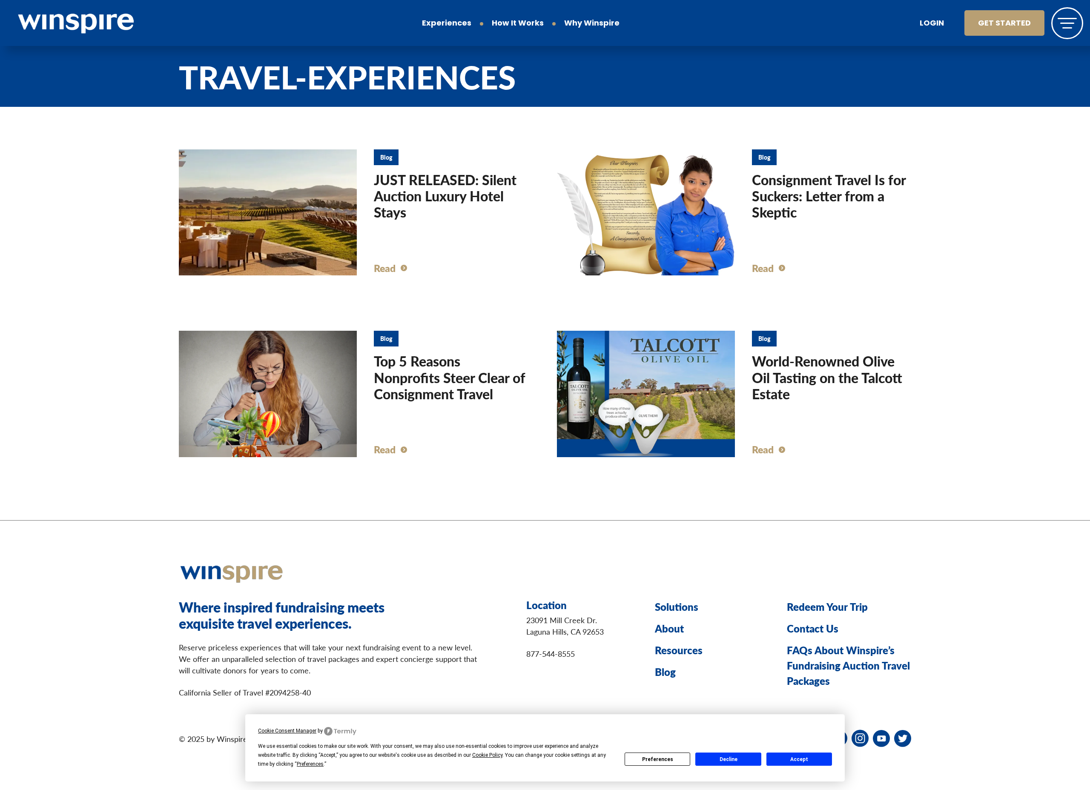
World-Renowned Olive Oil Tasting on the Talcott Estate (827, 377)
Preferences (657, 759)
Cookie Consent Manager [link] (287, 731)
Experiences (446, 24)
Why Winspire (592, 24)
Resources (679, 650)
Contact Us (812, 628)
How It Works (518, 24)
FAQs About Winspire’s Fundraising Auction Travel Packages (848, 665)
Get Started (1004, 24)
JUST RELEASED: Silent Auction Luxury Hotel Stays (445, 196)
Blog (665, 671)
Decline (728, 759)
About (669, 628)
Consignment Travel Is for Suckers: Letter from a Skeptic (829, 196)
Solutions (676, 606)
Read (385, 268)
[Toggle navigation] (1067, 23)
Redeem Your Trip (827, 606)
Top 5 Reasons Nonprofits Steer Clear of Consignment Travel (449, 377)
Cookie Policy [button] (487, 755)
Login (932, 24)
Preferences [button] (310, 764)
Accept (799, 759)
